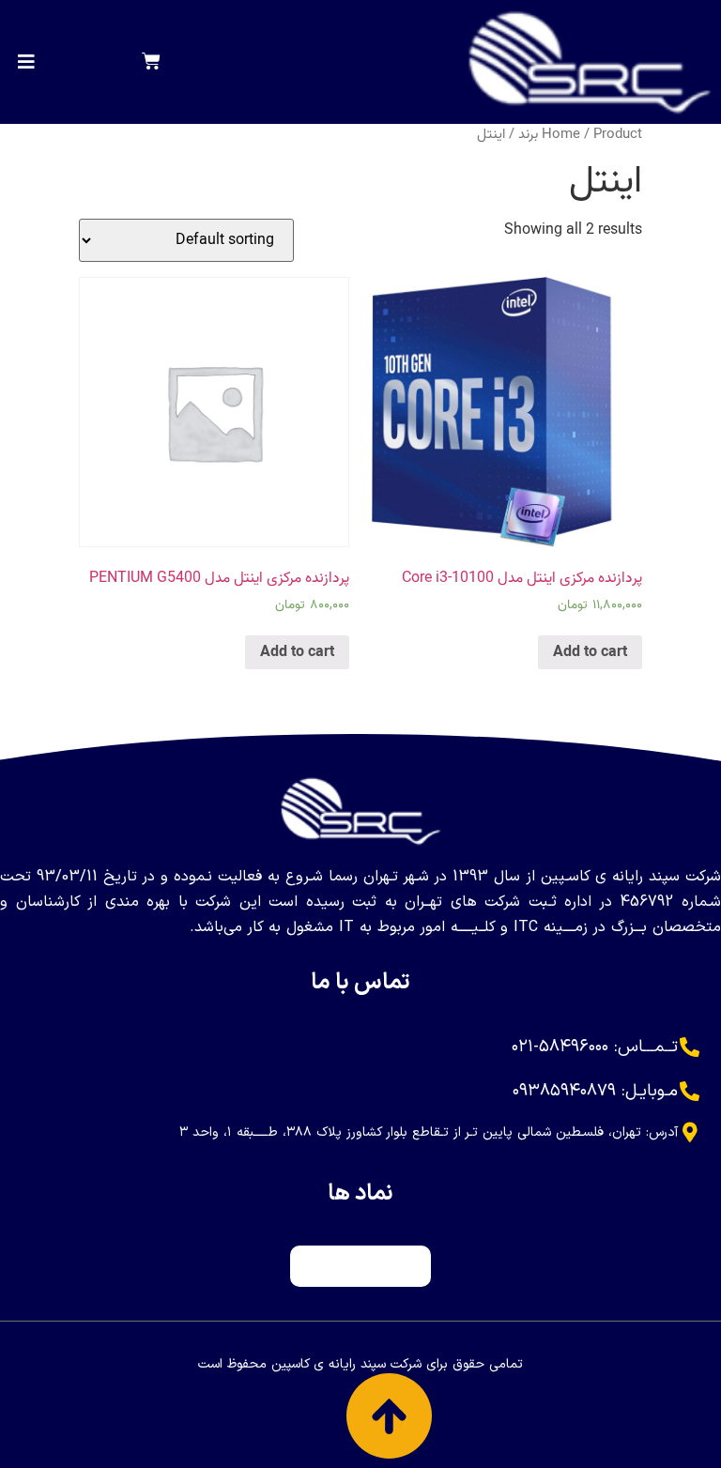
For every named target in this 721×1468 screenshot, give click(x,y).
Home (561, 134)
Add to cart (590, 652)
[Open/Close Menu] (26, 61)
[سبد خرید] (151, 61)
